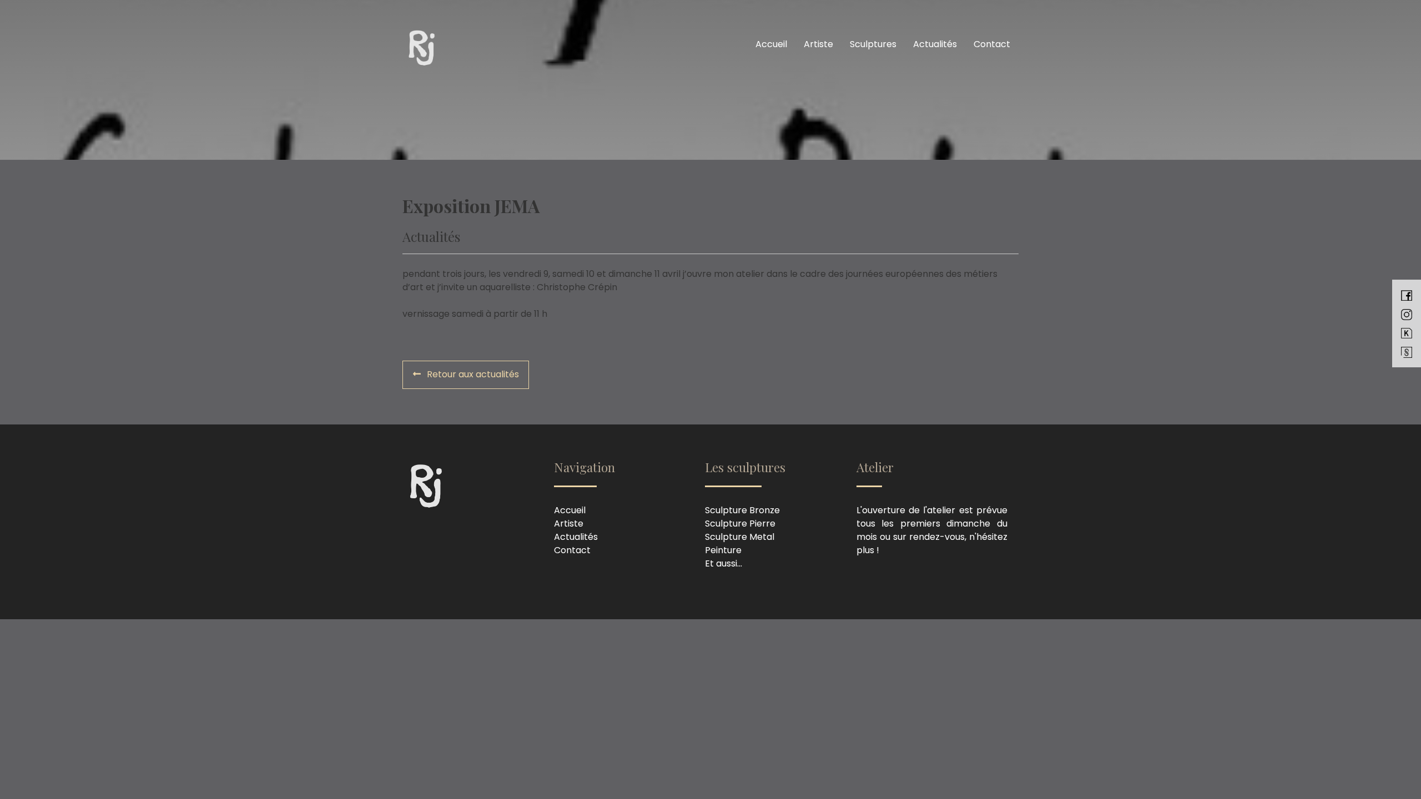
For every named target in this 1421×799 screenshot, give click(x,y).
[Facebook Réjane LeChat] (1406, 295)
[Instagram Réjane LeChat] (1406, 314)
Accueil (771, 44)
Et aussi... (723, 563)
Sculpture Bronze (742, 510)
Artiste (818, 44)
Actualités (935, 44)
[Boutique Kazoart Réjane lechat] (1406, 333)
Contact (992, 44)
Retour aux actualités (472, 374)
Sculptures (873, 44)
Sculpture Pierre (740, 523)
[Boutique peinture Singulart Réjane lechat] (1406, 351)
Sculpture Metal (739, 536)
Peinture (723, 550)
